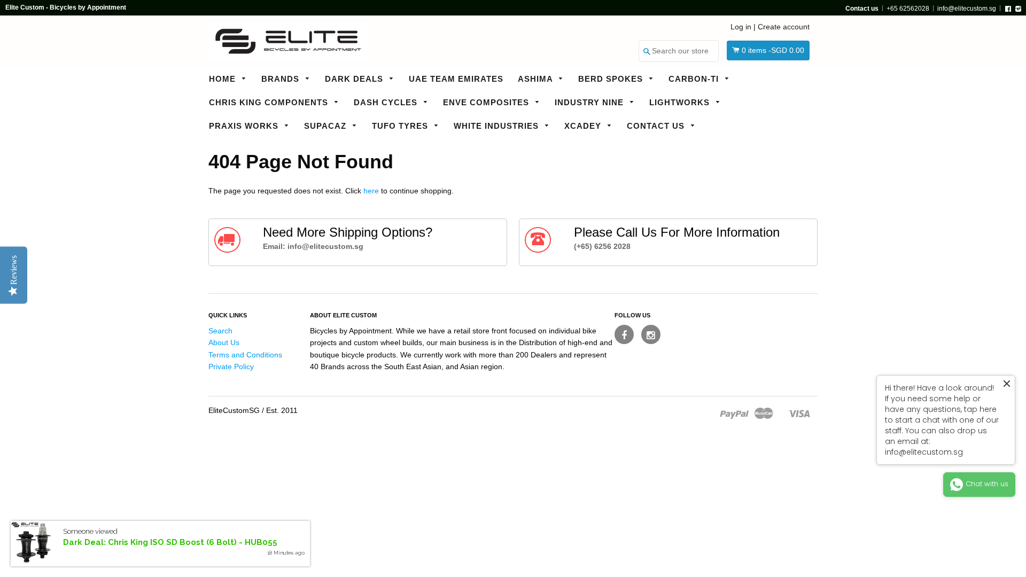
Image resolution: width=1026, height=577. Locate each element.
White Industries (497, 125)
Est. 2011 (282, 410)
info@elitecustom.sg (966, 8)
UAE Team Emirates (456, 78)
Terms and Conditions (245, 354)
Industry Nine (590, 102)
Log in (740, 26)
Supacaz (326, 125)
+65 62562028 (908, 8)
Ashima (536, 78)
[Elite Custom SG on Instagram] (650, 334)
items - (773, 50)
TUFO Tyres (401, 125)
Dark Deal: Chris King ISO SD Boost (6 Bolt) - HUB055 (170, 542)
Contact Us (657, 125)
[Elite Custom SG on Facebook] (624, 334)
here (371, 190)
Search (220, 330)
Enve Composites (487, 102)
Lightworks (680, 102)
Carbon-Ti (695, 78)
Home (223, 78)
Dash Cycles (387, 102)
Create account (784, 26)
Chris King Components (270, 102)
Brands (281, 78)
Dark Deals (355, 78)
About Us (223, 342)
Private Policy (231, 366)
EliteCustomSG (234, 410)
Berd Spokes (612, 78)
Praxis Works (245, 125)
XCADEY (584, 125)
